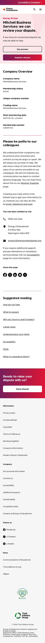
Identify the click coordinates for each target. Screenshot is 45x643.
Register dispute (22, 57)
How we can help (11, 304)
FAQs (5, 349)
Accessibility (33, 254)
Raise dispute (22, 389)
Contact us (8, 478)
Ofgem (6, 573)
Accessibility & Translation (29, 2)
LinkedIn (10, 543)
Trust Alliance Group (12, 566)
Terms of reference (11, 434)
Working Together (30, 183)
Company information (13, 448)
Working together (11, 441)
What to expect (11, 311)
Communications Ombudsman (17, 559)
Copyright (7, 427)
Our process (22, 49)
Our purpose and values (14, 471)
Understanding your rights (16, 334)
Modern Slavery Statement (15, 455)
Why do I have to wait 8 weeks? (18, 319)
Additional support (11, 492)
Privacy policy (9, 412)
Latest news (9, 326)
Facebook (11, 529)
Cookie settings (10, 419)
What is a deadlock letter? (16, 356)
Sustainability (9, 499)
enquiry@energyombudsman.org (24, 240)
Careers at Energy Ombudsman (17, 513)
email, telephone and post (19, 204)
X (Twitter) (11, 536)
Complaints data (10, 506)
